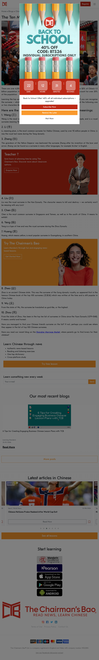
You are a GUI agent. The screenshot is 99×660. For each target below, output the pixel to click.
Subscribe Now (49, 107)
